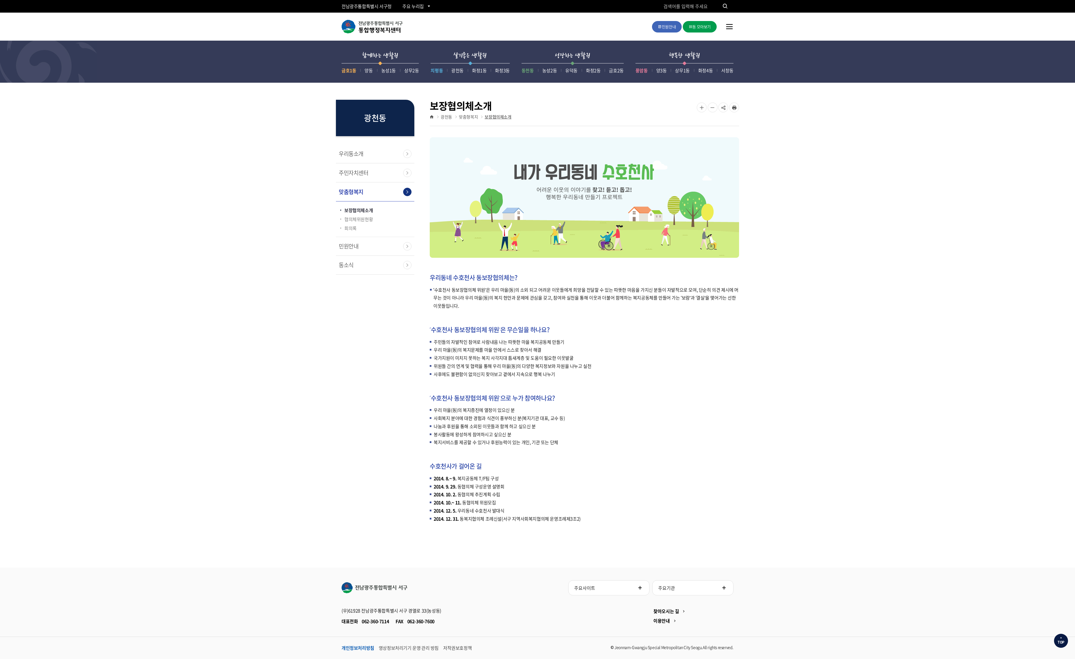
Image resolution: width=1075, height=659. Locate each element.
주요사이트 (584, 587)
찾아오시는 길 (666, 611)
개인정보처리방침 (358, 647)
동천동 (528, 70)
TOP (1061, 642)
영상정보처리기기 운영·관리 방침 (409, 647)
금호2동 (616, 70)
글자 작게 (713, 107)
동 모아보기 (701, 26)
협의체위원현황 (358, 219)
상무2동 (411, 70)
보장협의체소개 (358, 210)
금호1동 (349, 70)
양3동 (661, 70)
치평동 (437, 70)
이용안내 (661, 620)
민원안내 (669, 26)
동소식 (346, 265)
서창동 (727, 70)
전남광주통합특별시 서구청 (367, 6)
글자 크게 (702, 107)
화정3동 (502, 70)
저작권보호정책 (457, 647)
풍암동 (641, 70)
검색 (725, 6)
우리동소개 (351, 154)
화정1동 (479, 70)
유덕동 (571, 70)
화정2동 (593, 70)
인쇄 (734, 107)
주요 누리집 (413, 6)
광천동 (457, 70)
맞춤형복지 (351, 192)
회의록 (350, 228)
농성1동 (388, 70)
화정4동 (705, 70)
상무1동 (682, 70)
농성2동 (549, 70)
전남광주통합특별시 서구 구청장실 (374, 587)
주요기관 (666, 587)
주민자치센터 (353, 173)
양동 (368, 70)
